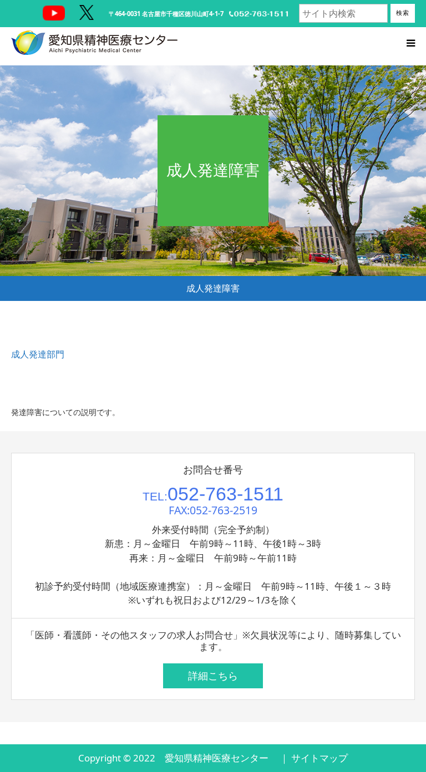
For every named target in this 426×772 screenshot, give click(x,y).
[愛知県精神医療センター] (94, 42)
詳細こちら (213, 675)
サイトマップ (319, 757)
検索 (402, 12)
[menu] (410, 42)
